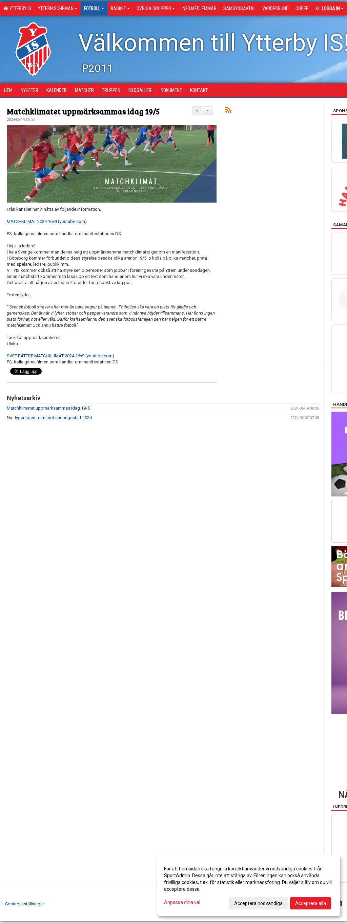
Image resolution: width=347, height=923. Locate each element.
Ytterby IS (19, 8)
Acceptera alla (310, 903)
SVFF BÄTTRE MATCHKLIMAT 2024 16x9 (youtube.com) (60, 355)
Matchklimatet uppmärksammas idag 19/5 (83, 111)
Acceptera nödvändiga (258, 903)
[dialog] (248, 885)
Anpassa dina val (182, 902)
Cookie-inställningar (24, 903)
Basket (118, 8)
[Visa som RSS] (228, 111)
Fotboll (92, 8)
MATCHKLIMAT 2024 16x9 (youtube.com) (47, 221)
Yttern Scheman (56, 8)
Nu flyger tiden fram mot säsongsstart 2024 (49, 417)
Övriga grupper (154, 8)
